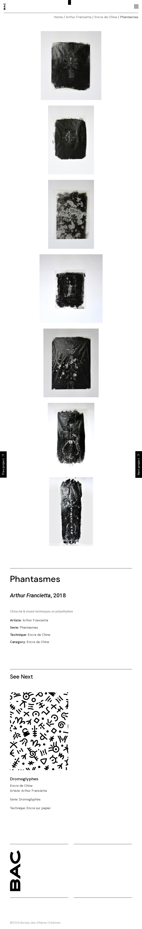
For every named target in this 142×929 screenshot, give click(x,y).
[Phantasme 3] (71, 214)
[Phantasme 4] (71, 288)
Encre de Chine (38, 642)
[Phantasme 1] (71, 65)
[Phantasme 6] (71, 437)
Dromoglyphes (24, 779)
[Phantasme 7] (71, 511)
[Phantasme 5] (71, 363)
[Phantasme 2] (71, 140)
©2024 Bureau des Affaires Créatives (35, 923)
